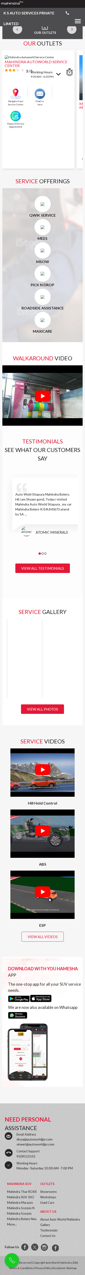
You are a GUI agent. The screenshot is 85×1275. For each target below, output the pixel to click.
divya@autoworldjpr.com (34, 1139)
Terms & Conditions (21, 1268)
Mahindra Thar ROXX (22, 1192)
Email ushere (40, 103)
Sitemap (71, 1268)
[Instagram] (45, 1247)
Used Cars (47, 1202)
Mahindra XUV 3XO (20, 1197)
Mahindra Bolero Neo (22, 1219)
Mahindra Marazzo (20, 1202)
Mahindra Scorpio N (20, 1208)
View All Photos (42, 709)
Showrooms (48, 1192)
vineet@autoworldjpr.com (35, 1144)
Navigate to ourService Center (15, 103)
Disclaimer (59, 1268)
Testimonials (49, 1230)
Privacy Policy (43, 1268)
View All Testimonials (42, 568)
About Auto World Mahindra (60, 1219)
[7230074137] (55, 1247)
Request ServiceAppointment (15, 125)
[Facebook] (25, 1247)
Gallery (45, 1225)
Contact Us (47, 1236)
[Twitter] (35, 1247)
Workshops (48, 1197)
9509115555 (26, 1156)
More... (12, 1224)
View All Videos (43, 937)
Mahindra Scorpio (19, 1213)
